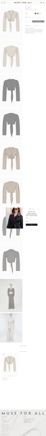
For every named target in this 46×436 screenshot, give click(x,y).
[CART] (43, 2)
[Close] (38, 209)
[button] (4, 2)
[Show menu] (2, 2)
